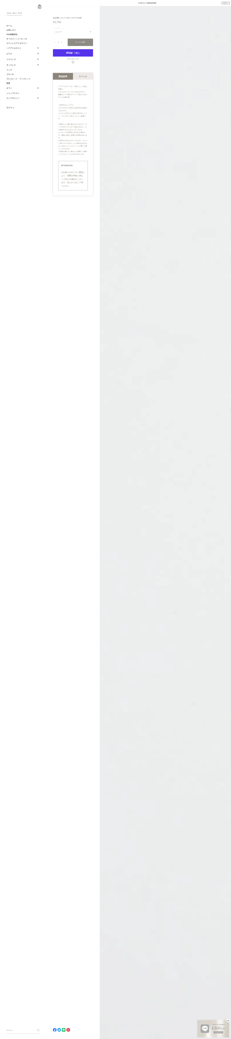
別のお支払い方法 (73, 59)
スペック (83, 76)
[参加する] (38, 1030)
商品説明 (63, 76)
